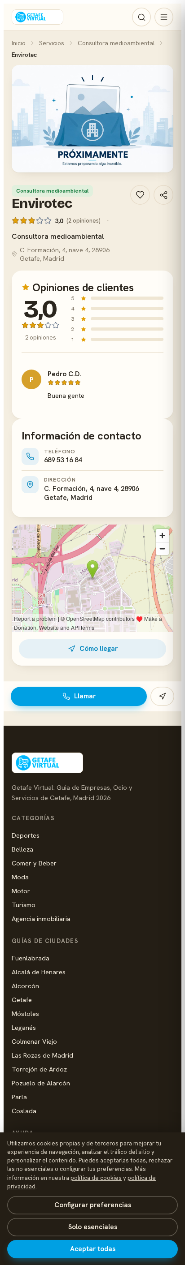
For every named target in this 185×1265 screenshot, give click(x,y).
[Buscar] (141, 17)
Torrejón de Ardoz (39, 1069)
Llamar (85, 696)
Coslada (24, 1110)
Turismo (23, 904)
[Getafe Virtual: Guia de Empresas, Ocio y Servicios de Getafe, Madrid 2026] (37, 17)
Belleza (22, 849)
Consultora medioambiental (116, 43)
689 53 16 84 (63, 460)
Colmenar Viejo (34, 1041)
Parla (19, 1097)
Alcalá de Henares (39, 972)
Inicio (19, 43)
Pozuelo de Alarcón (41, 1083)
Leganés (24, 1027)
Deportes (26, 835)
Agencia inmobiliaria (41, 918)
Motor (21, 890)
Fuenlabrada (30, 958)
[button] (92, 118)
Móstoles (25, 1013)
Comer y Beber (34, 863)
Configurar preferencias (92, 1204)
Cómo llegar (98, 648)
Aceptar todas (92, 1248)
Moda (20, 877)
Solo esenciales (92, 1226)
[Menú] (163, 17)
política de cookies (96, 1178)
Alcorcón (25, 985)
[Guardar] (140, 195)
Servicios (51, 43)
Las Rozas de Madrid (42, 1055)
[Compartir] (163, 195)
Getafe (22, 999)
